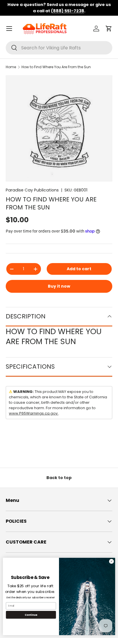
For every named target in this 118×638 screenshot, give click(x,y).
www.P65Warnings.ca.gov (33, 413)
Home (11, 66)
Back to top (59, 477)
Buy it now (59, 286)
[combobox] (59, 47)
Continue (31, 615)
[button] (109, 28)
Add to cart (79, 269)
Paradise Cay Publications (32, 190)
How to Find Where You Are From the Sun (56, 66)
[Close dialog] (111, 561)
